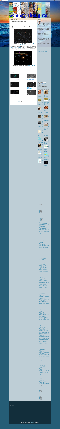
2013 (39, 397)
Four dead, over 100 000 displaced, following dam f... (44, 319)
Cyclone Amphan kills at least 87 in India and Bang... (44, 269)
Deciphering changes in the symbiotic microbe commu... (43, 341)
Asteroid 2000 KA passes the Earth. (44, 284)
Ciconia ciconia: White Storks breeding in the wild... (43, 285)
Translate (44, 83)
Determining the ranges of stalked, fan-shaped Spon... (44, 298)
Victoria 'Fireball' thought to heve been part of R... (43, 256)
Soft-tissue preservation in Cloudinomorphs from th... (43, 223)
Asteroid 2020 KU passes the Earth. (44, 224)
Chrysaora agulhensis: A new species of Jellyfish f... (43, 228)
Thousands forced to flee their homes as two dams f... (43, 275)
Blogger (39, 422)
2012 (39, 398)
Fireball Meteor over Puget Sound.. (44, 338)
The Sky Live (30, 65)
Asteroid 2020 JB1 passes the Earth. (44, 296)
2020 (39, 212)
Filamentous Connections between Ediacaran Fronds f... (44, 315)
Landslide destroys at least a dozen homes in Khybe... (44, 321)
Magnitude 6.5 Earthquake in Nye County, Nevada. (44, 300)
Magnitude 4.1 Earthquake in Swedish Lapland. (43, 281)
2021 (39, 211)
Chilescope (24, 44)
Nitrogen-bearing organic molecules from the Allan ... (44, 295)
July (40, 219)
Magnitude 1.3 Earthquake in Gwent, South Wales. (43, 343)
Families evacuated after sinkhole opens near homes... (44, 356)
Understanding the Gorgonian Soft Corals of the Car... (44, 226)
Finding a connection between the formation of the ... (44, 235)
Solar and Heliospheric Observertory (15, 47)
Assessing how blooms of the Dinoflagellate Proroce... (43, 360)
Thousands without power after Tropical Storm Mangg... (43, 249)
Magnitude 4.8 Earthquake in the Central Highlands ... (43, 307)
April (40, 385)
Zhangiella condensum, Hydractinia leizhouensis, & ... (44, 273)
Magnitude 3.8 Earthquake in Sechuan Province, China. (43, 233)
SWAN (30, 46)
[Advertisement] (44, 66)
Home (23, 106)
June (40, 220)
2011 (39, 399)
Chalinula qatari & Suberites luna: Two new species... (44, 252)
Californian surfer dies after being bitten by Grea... (44, 313)
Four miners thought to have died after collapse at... (44, 325)
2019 (39, 390)
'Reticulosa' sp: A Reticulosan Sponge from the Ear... (43, 268)
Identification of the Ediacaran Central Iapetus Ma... (43, 309)
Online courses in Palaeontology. (42, 51)
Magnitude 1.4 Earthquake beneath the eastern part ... (44, 374)
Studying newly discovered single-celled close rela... (44, 384)
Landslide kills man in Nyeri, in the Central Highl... (44, 380)
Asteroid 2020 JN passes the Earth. (44, 316)
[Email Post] (21, 101)
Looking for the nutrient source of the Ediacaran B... (44, 303)
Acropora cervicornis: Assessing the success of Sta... (44, 337)
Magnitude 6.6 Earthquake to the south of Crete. (44, 369)
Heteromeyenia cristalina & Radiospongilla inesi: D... (43, 258)
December (41, 213)
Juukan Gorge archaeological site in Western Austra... (44, 240)
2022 (39, 210)
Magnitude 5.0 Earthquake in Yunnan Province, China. (43, 287)
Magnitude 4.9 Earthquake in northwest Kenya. (43, 363)
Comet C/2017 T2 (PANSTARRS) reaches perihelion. (44, 370)
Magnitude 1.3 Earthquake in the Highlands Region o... (43, 264)
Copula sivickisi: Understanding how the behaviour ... (44, 246)
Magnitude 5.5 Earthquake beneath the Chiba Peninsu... (44, 353)
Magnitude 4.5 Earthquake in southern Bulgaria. (43, 382)
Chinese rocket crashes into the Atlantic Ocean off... (43, 329)
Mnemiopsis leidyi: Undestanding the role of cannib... (44, 229)
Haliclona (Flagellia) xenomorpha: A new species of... (44, 238)
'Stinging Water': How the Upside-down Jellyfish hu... (44, 372)
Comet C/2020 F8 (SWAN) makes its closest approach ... (44, 323)
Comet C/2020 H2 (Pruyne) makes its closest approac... (44, 349)
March (41, 386)
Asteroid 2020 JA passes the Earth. (44, 332)
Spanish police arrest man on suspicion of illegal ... (43, 318)
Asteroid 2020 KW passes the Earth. (44, 259)
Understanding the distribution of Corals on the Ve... (43, 331)
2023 (39, 209)
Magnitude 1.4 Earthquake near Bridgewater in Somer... (43, 327)
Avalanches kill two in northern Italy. (44, 333)
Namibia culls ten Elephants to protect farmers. (43, 247)
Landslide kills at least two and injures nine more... (43, 293)
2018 (39, 391)
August (41, 218)
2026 (39, 205)
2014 (39, 396)
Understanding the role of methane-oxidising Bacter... (44, 351)
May (40, 221)
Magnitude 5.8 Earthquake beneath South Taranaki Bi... (44, 244)
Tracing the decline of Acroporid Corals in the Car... (43, 289)
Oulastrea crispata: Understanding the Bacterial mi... (44, 335)
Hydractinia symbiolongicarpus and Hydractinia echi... (44, 262)
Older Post (34, 106)
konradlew (32, 422)
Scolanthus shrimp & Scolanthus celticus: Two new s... (43, 266)
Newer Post (12, 106)
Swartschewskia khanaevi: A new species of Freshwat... (43, 376)
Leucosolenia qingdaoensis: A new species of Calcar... (44, 365)
